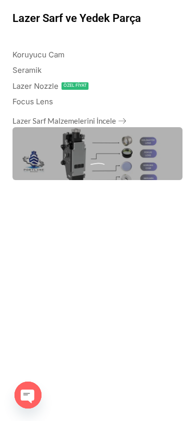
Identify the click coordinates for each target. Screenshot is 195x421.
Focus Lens (32, 101)
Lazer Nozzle (35, 86)
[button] (69, 122)
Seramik (27, 70)
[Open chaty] (28, 395)
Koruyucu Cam (38, 54)
